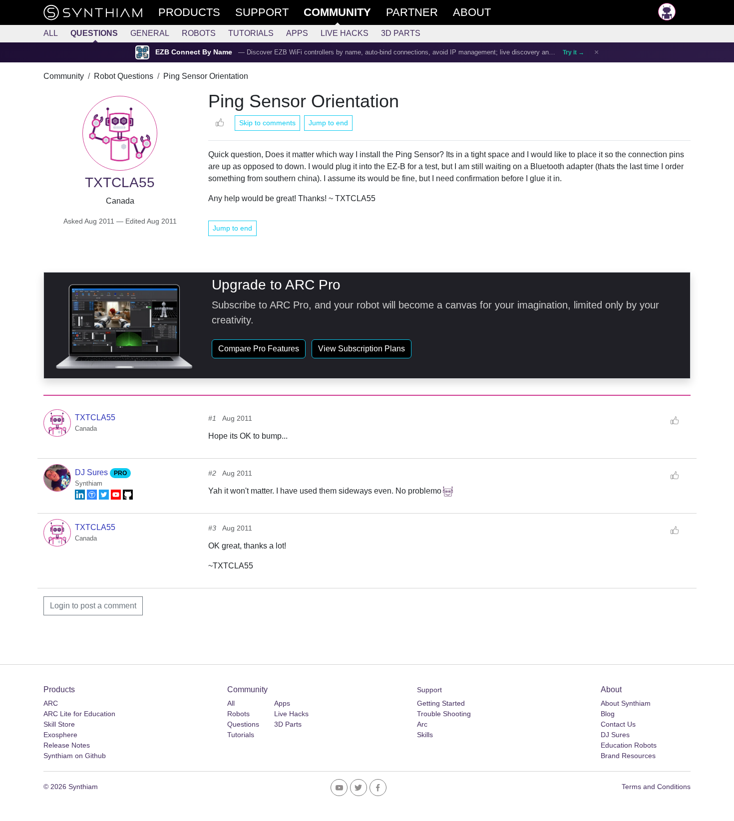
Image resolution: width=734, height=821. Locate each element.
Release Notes (66, 745)
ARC (50, 703)
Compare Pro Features (258, 348)
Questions (94, 33)
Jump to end (328, 123)
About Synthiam (626, 703)
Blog (608, 714)
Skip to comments (267, 123)
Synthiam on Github (74, 756)
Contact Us (618, 724)
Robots (199, 33)
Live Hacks (344, 33)
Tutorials (251, 33)
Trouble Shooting (444, 714)
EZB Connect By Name (193, 52)
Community (63, 76)
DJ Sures (92, 472)
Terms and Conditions (656, 787)
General (149, 33)
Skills (425, 735)
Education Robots (629, 745)
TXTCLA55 (95, 417)
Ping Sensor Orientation (205, 76)
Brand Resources (628, 756)
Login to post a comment (93, 605)
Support (429, 690)
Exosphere (60, 735)
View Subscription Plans (361, 348)
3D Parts (400, 33)
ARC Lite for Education (79, 714)
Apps (297, 33)
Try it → (573, 52)
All (50, 33)
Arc (422, 724)
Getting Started (441, 703)
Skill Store (59, 724)
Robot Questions (123, 76)
